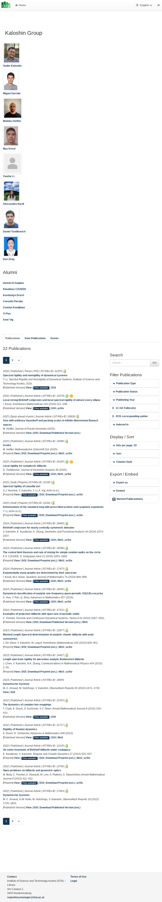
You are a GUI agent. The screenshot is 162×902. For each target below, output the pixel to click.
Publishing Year (125, 399)
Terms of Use (78, 876)
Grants (54, 338)
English (144, 5)
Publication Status (126, 391)
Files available (41, 388)
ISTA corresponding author (132, 416)
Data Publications (35, 338)
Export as (122, 482)
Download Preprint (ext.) (42, 453)
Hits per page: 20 (126, 445)
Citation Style (124, 461)
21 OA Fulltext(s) (126, 408)
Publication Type (126, 383)
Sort (118, 453)
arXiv (61, 408)
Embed (120, 490)
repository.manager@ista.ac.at (25, 897)
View (28, 387)
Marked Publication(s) (128, 499)
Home (22, 5)
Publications (12, 338)
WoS (61, 453)
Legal (73, 880)
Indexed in (122, 424)
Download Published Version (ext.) (60, 432)
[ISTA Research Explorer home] (6, 5)
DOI (53, 387)
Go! (155, 362)
